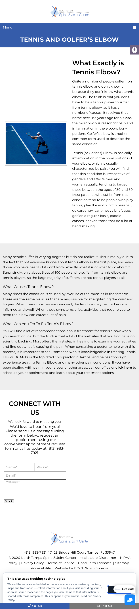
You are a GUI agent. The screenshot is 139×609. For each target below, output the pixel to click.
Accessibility (41, 568)
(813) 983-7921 (35, 552)
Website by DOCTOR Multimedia (81, 568)
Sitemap (122, 563)
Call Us (36, 606)
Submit (8, 501)
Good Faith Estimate (94, 563)
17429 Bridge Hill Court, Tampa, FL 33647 (82, 552)
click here (123, 368)
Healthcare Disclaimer (98, 558)
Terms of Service (61, 563)
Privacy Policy (32, 563)
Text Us (106, 606)
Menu (7, 27)
